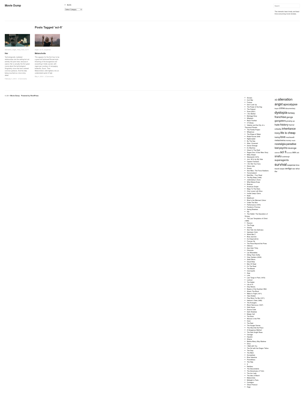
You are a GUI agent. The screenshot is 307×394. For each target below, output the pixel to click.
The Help (250, 362)
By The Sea (251, 141)
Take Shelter (251, 296)
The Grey (250, 350)
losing (277, 137)
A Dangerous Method (254, 330)
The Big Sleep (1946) (254, 177)
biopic (277, 108)
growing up (290, 121)
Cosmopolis (251, 271)
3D (276, 99)
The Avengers (252, 302)
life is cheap (287, 132)
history (284, 124)
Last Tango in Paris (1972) (256, 277)
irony (18, 49)
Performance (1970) (254, 205)
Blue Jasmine (251, 236)
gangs (289, 117)
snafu (278, 156)
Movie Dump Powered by (20, 95)
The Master (251, 268)
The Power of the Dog (254, 107)
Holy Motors (251, 287)
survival (281, 164)
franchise (280, 117)
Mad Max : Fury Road (254, 175)
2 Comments (22, 79)
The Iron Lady (252, 373)
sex (294, 152)
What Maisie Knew (253, 182)
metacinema (280, 140)
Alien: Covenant (252, 143)
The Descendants (253, 369)
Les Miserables (252, 252)
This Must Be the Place (255, 328)
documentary (290, 108)
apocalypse (290, 104)
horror (291, 124)
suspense (47, 49)
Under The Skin (252, 202)
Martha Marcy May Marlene (256, 341)
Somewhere (251, 355)
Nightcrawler (251, 139)
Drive (249, 343)
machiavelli (290, 137)
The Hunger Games (253, 325)
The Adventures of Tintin (255, 371)
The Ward (250, 353)
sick (298, 152)
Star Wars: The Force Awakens (258, 170)
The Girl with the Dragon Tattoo (258, 348)
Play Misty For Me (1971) (256, 298)
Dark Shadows (252, 312)
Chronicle (250, 250)
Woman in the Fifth (253, 318)
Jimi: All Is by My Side (255, 159)
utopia (282, 168)
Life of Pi (250, 284)
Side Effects (251, 259)
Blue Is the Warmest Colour (256, 200)
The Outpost (251, 109)
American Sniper (252, 186)
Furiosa (249, 102)
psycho (283, 148)
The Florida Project (253, 129)
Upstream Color (252, 232)
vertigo (288, 168)
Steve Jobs (251, 166)
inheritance (289, 128)
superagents (282, 160)
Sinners (249, 98)
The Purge (250, 225)
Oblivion (250, 246)
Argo (248, 273)
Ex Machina (251, 148)
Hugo (249, 387)
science (277, 152)
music (293, 140)
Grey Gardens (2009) (254, 257)
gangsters (280, 120)
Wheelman (250, 132)
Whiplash (250, 118)
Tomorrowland (252, 173)
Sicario (249, 168)
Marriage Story (252, 116)
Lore (248, 275)
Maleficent (250, 198)
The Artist (250, 316)
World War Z (251, 234)
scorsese (289, 153)
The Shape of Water (254, 134)
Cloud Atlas (251, 262)
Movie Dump (13, 5)
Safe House (251, 307)
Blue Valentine (252, 357)
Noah (249, 195)
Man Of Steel (251, 264)
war (293, 168)
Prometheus (251, 359)
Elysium (250, 223)
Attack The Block (253, 291)
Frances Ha (251, 241)
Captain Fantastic (253, 161)
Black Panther (252, 120)
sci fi (27, 49)
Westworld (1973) (253, 157)
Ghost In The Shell (253, 150)
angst (14, 49)
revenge (292, 147)
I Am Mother (251, 114)
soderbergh (286, 157)
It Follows (250, 123)
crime (282, 108)
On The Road (251, 266)
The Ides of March (253, 375)
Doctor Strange (252, 145)
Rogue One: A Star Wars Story (257, 152)
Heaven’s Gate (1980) (254, 300)
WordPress (34, 95)
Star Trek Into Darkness (255, 230)
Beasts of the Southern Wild (256, 289)
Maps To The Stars (253, 189)
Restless (250, 366)
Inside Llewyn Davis (254, 193)
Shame (249, 339)
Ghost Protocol (252, 384)
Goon (249, 321)
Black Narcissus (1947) (255, 305)
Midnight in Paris (253, 380)
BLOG (69, 5)
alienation (8, 49)
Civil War (250, 100)
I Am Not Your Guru (254, 164)
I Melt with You (252, 346)
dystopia (281, 112)
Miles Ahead (251, 155)
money (288, 140)
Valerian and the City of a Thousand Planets (254, 126)
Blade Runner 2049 (253, 136)
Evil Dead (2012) (252, 239)
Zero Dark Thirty (252, 248)
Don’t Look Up (252, 104)
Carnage (250, 334)
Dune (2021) (251, 111)
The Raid (250, 323)
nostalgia (280, 144)
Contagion (250, 382)
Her (6, 53)
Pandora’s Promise (253, 207)
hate (277, 124)
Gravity (249, 227)
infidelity (278, 128)
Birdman (250, 184)
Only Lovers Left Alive (254, 191)
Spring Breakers (252, 209)
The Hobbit (250, 282)
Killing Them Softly (253, 255)
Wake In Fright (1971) (254, 293)
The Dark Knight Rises (255, 332)
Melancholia (40, 53)
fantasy (291, 112)
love (22, 49)
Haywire (249, 337)
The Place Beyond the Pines (257, 243)
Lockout (249, 280)
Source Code (251, 309)
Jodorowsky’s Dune (253, 180)
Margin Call (251, 314)
